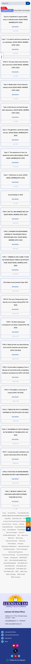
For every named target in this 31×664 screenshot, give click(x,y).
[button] (28, 529)
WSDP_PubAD (21, 574)
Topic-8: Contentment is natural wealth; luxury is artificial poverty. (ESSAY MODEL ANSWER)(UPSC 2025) (15, 19)
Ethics (4, 529)
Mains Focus (24, 535)
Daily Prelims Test (17, 518)
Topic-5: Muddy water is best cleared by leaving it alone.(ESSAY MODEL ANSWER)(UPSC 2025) (15, 87)
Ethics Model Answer (23, 529)
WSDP (17, 571)
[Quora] (15, 656)
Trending (6, 557)
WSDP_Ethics (23, 571)
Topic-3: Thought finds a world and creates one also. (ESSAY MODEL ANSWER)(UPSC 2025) (15, 132)
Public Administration (23, 546)
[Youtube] (13, 645)
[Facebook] (19, 656)
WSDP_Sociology (15, 577)
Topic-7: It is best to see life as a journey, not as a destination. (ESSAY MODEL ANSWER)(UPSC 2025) (15, 42)
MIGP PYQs (11, 538)
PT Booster (20, 543)
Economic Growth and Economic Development (15, 521)
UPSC (5, 560)
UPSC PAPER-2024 (10, 568)
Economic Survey (6, 524)
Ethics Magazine (11, 529)
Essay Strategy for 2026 (15, 195)
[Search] (28, 3)
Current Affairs (12, 513)
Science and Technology (8, 554)
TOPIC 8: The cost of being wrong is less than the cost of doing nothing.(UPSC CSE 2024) (15, 302)
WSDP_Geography (11, 574)
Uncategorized (14, 557)
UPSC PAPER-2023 (21, 566)
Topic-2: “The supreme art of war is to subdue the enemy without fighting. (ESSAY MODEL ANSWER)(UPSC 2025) (16, 155)
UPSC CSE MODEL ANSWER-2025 (18, 560)
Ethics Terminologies (11, 532)
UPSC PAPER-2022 (10, 566)
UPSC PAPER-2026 (9, 571)
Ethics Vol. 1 (22, 532)
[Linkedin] (12, 656)
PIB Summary (19, 538)
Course (4, 513)
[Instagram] (17, 645)
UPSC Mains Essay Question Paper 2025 (15, 282)
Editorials (21, 524)
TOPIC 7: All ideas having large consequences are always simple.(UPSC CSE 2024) (15, 324)
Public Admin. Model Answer (9, 546)
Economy (15, 524)
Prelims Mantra (12, 543)
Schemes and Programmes (15, 552)
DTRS (24, 518)
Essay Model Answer (7, 526)
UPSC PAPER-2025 (21, 568)
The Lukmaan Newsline (23, 554)
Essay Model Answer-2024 (22, 526)
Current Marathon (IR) (23, 513)
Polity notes (22, 540)
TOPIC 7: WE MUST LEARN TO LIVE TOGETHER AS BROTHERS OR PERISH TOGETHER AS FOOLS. (15, 494)
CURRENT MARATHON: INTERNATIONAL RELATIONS (15, 515)
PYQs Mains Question (9, 549)
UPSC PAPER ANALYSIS (10, 563)
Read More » (15, 26)
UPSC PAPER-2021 (23, 563)
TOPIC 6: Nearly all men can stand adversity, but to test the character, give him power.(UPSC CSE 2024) (15, 347)
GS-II (18, 535)
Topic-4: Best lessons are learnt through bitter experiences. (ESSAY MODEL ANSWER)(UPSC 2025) (15, 110)
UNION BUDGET (23, 557)
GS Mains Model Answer (9, 535)
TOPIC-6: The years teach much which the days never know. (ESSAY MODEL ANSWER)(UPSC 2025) (15, 64)
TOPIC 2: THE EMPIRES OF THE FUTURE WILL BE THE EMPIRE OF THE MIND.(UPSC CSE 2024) (15, 432)
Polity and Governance (11, 540)
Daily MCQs (8, 518)
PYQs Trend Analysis (22, 549)
